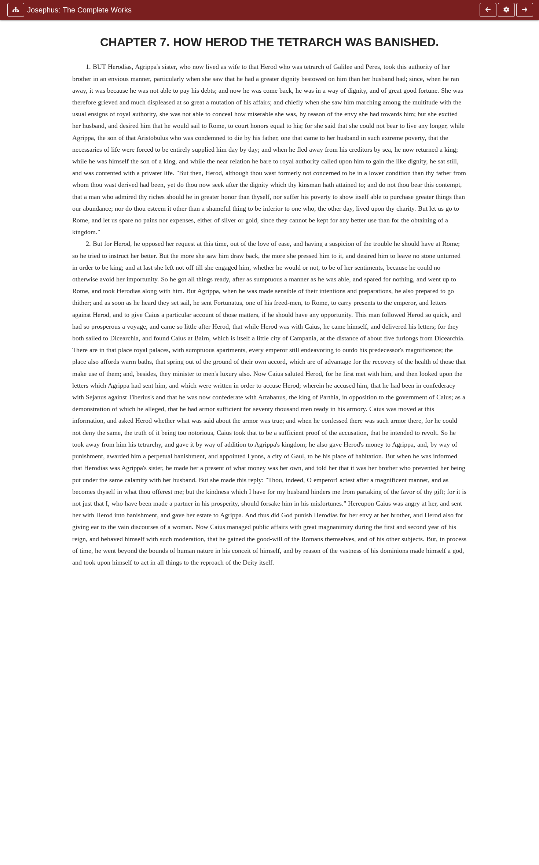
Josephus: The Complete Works (79, 10)
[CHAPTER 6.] (488, 10)
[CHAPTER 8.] (524, 10)
